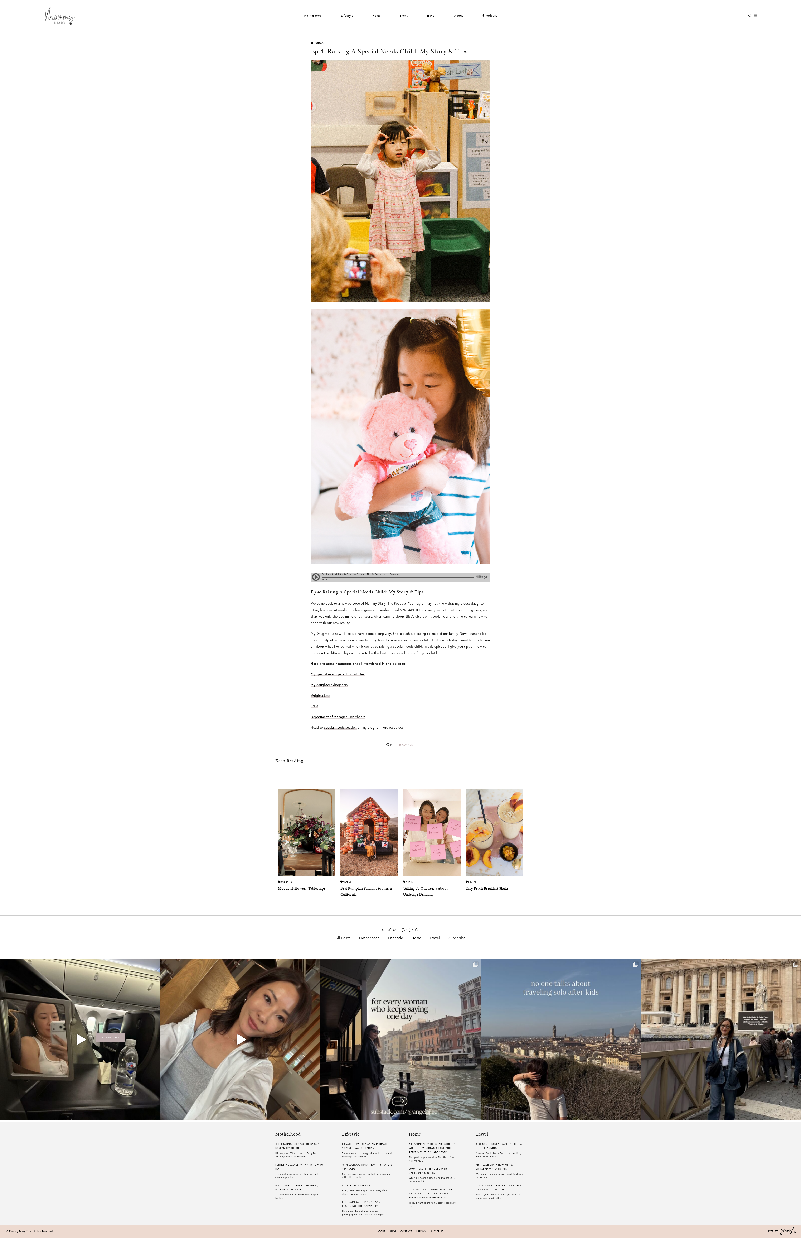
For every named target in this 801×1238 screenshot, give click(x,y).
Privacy (421, 1231)
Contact (406, 1231)
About (458, 16)
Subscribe (457, 937)
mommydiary (111, 1037)
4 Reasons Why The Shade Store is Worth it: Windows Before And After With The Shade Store (432, 1148)
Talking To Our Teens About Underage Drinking (425, 891)
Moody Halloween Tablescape (301, 888)
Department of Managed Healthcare (338, 716)
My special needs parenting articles (338, 674)
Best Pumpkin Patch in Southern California (366, 891)
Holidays (286, 881)
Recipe (472, 881)
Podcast (491, 16)
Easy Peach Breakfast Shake (487, 888)
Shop (393, 1231)
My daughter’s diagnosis (329, 685)
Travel (431, 16)
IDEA (314, 706)
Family (347, 881)
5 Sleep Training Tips (356, 1185)
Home (376, 16)
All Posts (343, 937)
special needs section (340, 727)
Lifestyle (395, 937)
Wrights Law (320, 695)
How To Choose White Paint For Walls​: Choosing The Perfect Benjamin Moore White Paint (430, 1193)
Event (404, 16)
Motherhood (313, 16)
